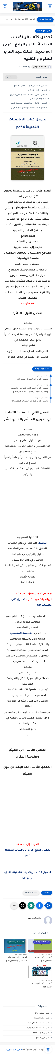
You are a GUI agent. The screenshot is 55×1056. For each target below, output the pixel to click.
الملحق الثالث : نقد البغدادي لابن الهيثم (29, 108)
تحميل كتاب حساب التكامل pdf (20, 19)
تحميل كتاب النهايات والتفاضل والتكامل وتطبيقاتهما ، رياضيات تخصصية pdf (29, 390)
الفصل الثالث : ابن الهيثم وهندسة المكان (28, 103)
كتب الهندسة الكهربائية (39, 1023)
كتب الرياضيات (43, 31)
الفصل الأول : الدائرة (37, 90)
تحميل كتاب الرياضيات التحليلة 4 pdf (30, 86)
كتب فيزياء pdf (43, 1038)
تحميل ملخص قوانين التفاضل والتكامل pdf (16, 959)
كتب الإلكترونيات (42, 1013)
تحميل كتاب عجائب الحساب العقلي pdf (29, 401)
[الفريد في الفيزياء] (27, 6)
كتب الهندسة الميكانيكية (38, 1028)
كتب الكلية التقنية (42, 1018)
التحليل (42, 543)
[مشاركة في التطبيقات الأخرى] (14, 905)
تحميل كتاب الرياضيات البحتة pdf (32, 379)
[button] (39, 905)
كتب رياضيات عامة (41, 1033)
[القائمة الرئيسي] (50, 6)
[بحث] (5, 6)
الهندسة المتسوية (21, 633)
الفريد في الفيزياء (14, 1050)
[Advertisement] (27, 509)
